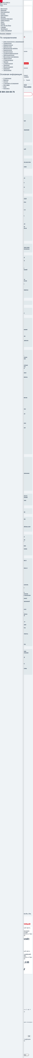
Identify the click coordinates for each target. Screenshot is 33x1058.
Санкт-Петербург (6, 30)
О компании (7, 78)
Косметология (8, 52)
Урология (6, 65)
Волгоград (4, 9)
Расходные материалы (11, 57)
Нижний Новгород (7, 19)
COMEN (26, 77)
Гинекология (7, 43)
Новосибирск (5, 20)
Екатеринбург (5, 12)
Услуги (5, 82)
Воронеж (3, 10)
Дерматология (8, 45)
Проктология (7, 58)
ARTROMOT (24, 75)
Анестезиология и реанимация (13, 41)
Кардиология (7, 50)
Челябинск (4, 29)
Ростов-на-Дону (6, 25)
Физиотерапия (8, 67)
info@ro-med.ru (5, 2)
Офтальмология (8, 55)
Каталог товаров (5, 33)
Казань (3, 14)
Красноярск (4, 15)
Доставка (6, 85)
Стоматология (8, 63)
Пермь (3, 24)
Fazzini (28, 80)
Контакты (6, 88)
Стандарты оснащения (10, 83)
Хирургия (6, 68)
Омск (2, 22)
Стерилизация (8, 60)
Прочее (5, 62)
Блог (4, 87)
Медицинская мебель (10, 48)
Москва (3, 17)
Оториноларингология (10, 53)
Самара (3, 27)
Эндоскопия (7, 70)
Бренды (5, 80)
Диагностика (7, 47)
